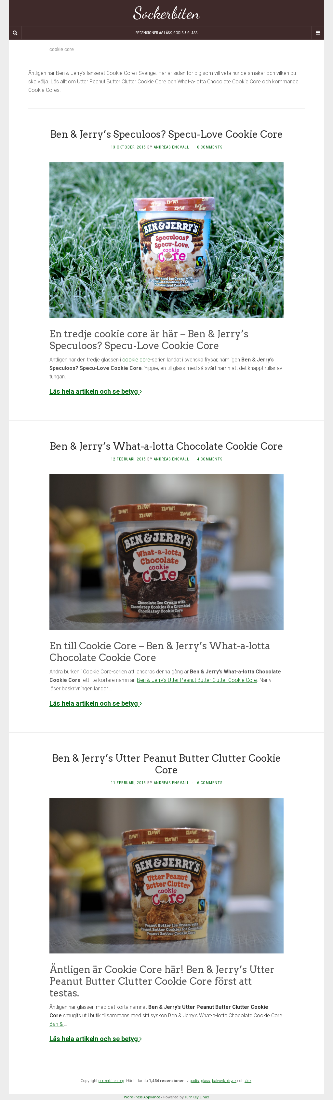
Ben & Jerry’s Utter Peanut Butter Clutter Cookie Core (197, 680)
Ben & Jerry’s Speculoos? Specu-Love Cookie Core (166, 134)
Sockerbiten (166, 13)
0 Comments (209, 147)
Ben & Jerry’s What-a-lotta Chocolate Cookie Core (166, 446)
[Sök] (15, 32)
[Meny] (317, 32)
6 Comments (209, 783)
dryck (231, 1081)
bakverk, (219, 1081)
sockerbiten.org (111, 1081)
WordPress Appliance (142, 1096)
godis (194, 1081)
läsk (248, 1081)
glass (205, 1081)
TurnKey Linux (197, 1096)
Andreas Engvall (171, 147)
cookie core (136, 360)
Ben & (56, 1024)
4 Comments (209, 459)
